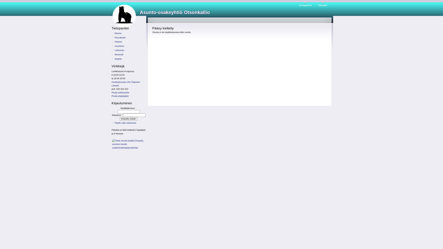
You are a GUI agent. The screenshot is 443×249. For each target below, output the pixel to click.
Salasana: (117, 115)
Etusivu (118, 33)
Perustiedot (120, 37)
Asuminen (119, 46)
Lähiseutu (119, 50)
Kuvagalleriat (305, 5)
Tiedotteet (322, 5)
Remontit (119, 54)
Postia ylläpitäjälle (120, 96)
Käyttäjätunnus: (129, 108)
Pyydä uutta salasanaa (125, 123)
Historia (118, 42)
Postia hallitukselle (120, 92)
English (118, 59)
